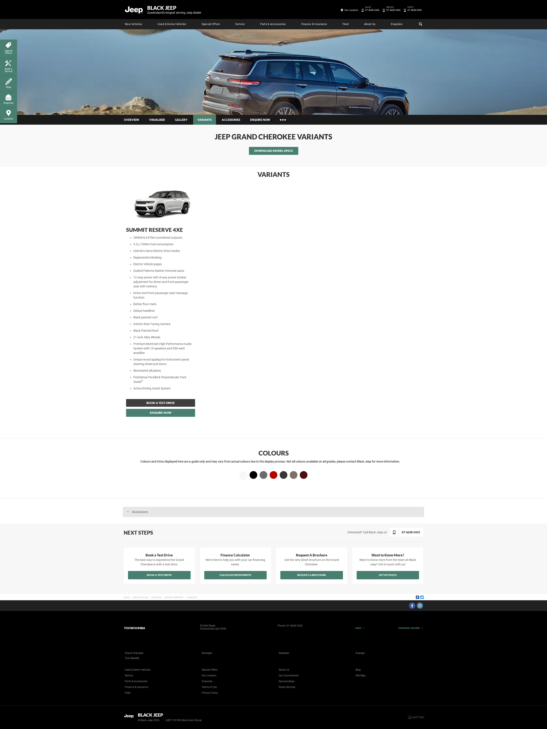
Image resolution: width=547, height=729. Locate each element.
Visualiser (157, 119)
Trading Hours (409, 628)
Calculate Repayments (235, 575)
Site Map (361, 675)
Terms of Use (209, 687)
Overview (131, 119)
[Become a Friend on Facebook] (412, 605)
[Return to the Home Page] (130, 717)
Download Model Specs (273, 150)
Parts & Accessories (273, 24)
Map (358, 628)
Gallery (181, 119)
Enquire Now (260, 119)
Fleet (346, 24)
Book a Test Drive (160, 403)
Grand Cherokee (174, 597)
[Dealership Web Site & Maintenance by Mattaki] (416, 717)
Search (420, 24)
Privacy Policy (210, 692)
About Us (369, 24)
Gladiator (284, 653)
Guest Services (287, 687)
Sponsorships (286, 681)
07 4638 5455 (372, 10)
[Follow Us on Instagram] (420, 605)
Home (127, 597)
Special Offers (211, 24)
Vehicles (156, 597)
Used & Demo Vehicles (171, 24)
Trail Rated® (132, 658)
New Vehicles (133, 24)
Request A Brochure (311, 575)
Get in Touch (388, 575)
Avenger (360, 653)
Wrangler (207, 653)
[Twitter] (422, 597)
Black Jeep (174, 9)
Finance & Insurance (314, 24)
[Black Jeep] (134, 9)
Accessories (231, 119)
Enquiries (396, 24)
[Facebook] (417, 597)
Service (240, 24)
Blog (358, 669)
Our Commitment (289, 675)
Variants (192, 597)
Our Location (351, 10)
